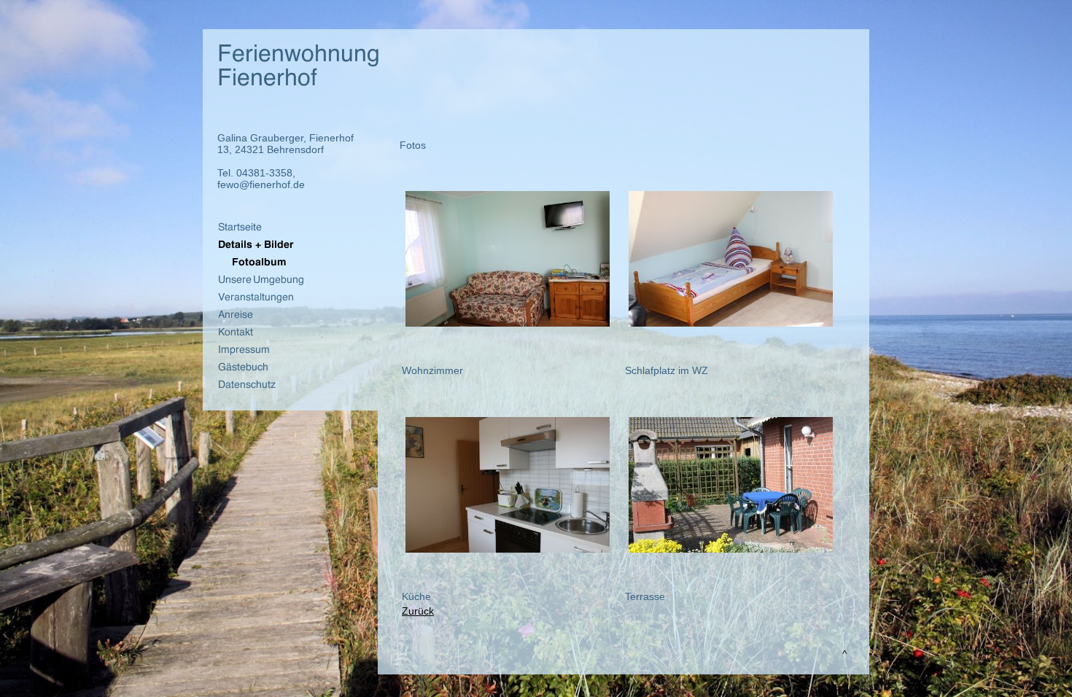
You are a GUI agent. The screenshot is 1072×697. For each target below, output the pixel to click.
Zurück (418, 611)
